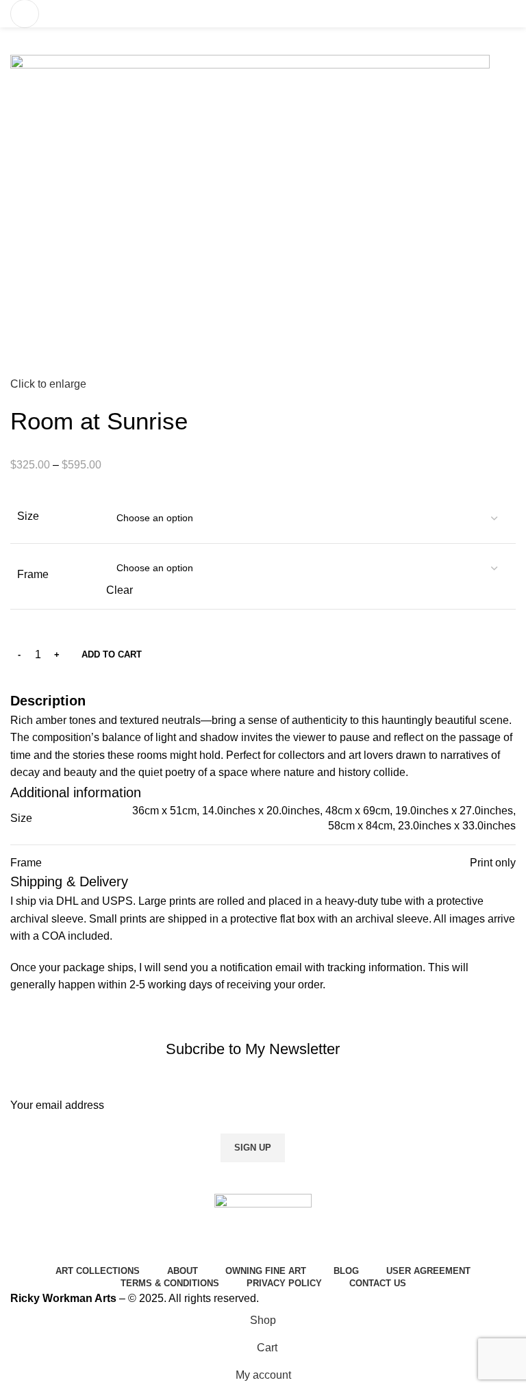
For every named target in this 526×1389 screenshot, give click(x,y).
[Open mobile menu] (24, 13)
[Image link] (263, 1226)
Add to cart (112, 654)
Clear (119, 590)
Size (28, 516)
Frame (33, 574)
